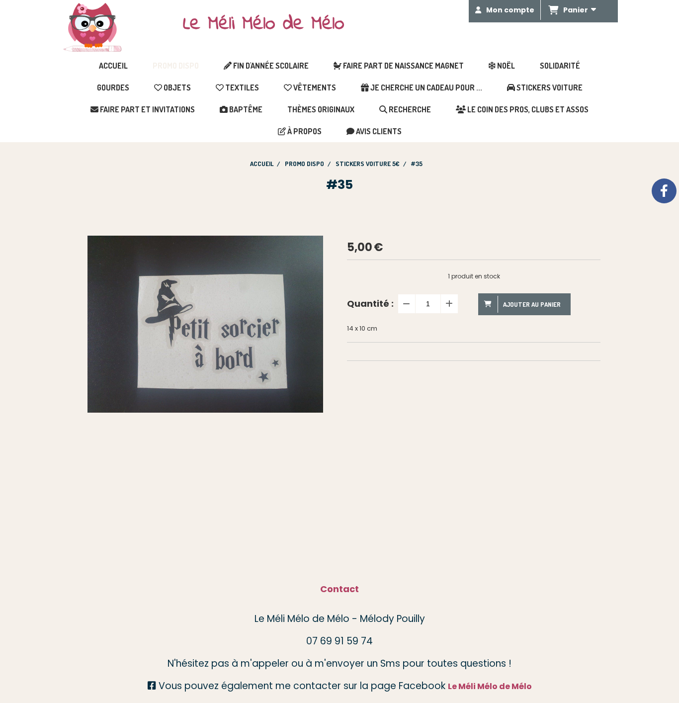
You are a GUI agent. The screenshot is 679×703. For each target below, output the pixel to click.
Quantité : (370, 303)
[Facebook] (664, 190)
